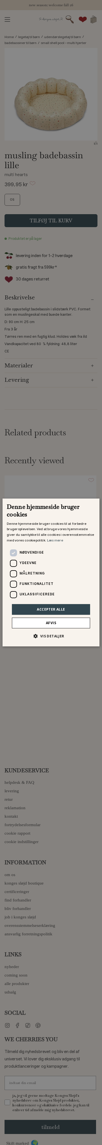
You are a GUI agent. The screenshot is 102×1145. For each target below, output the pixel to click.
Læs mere (55, 540)
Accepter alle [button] (51, 609)
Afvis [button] (51, 622)
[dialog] (51, 572)
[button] (51, 636)
